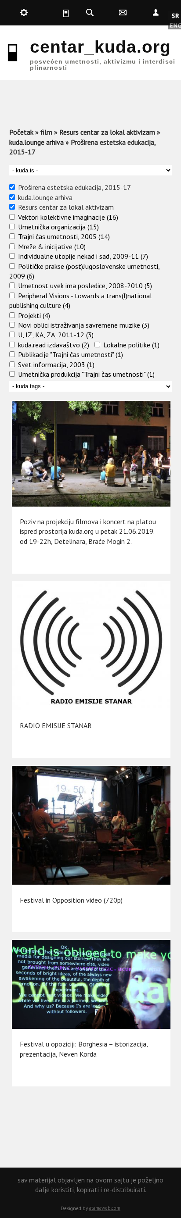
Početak (21, 132)
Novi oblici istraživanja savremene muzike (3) (83, 325)
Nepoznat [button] (155, 12)
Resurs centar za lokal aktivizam (107, 132)
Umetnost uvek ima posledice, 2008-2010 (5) (85, 285)
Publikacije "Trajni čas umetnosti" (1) (70, 354)
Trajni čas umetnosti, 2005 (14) (64, 236)
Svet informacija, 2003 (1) (56, 364)
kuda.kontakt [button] (122, 12)
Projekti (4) (34, 315)
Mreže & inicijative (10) (52, 246)
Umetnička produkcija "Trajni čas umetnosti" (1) (86, 374)
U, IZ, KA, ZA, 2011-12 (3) (56, 334)
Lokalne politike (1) (131, 344)
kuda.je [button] (57, 12)
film (46, 132)
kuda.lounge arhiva (36, 142)
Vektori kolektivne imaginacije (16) (68, 217)
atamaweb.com (104, 1208)
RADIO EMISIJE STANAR (56, 725)
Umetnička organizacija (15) (58, 226)
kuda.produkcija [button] (24, 12)
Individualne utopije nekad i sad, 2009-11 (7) (83, 256)
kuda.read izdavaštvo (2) (53, 344)
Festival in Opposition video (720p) (71, 900)
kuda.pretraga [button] (90, 12)
